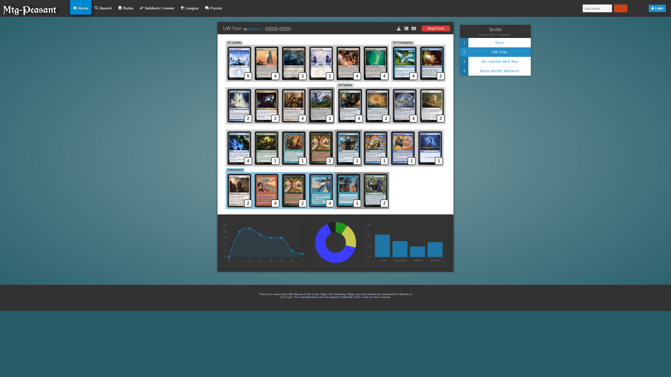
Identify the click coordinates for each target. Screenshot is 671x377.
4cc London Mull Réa (499, 61)
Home (83, 8)
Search (106, 8)
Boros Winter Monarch (500, 70)
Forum (216, 8)
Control (285, 28)
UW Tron (499, 51)
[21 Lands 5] (239, 80)
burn (499, 42)
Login (659, 8)
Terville (495, 29)
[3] (293, 80)
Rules (128, 8)
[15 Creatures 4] (404, 80)
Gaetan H (255, 29)
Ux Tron (271, 28)
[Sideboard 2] (239, 208)
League (192, 8)
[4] (266, 80)
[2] (432, 80)
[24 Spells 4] (350, 123)
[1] (321, 80)
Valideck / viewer (159, 8)
